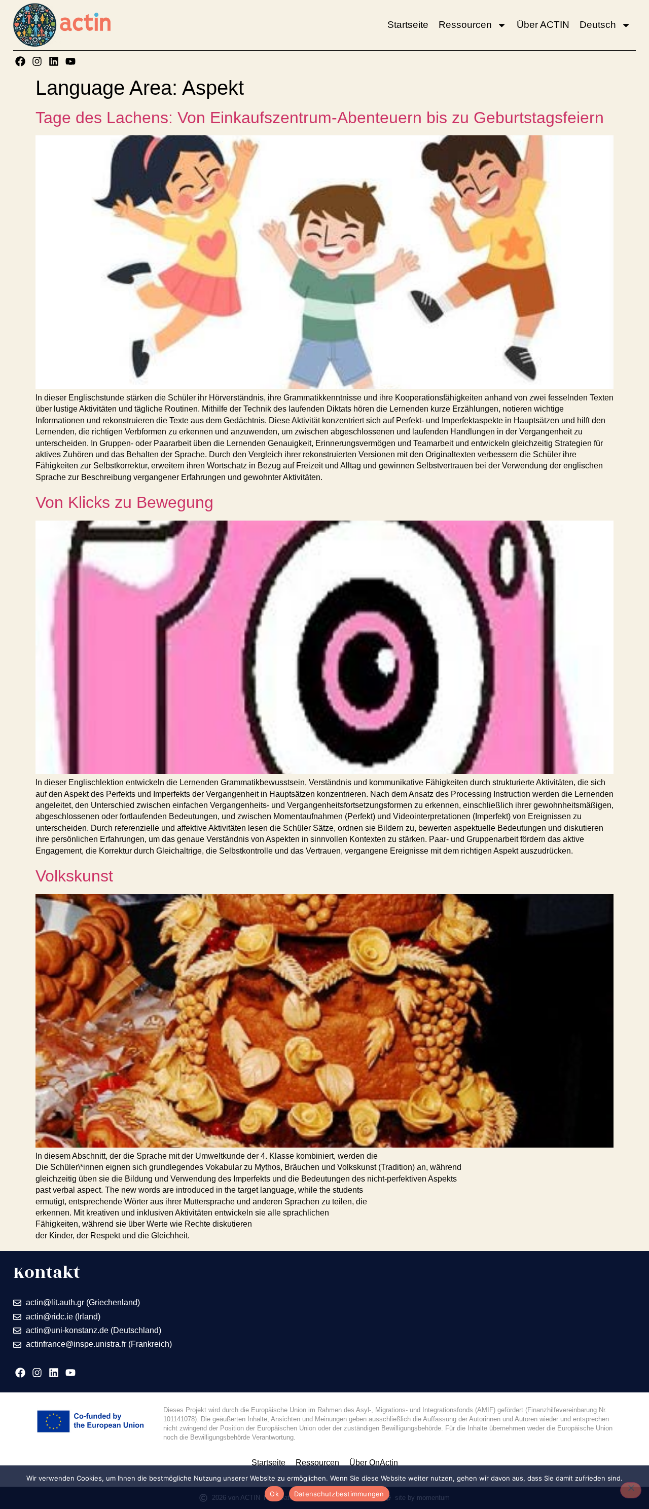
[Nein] (630, 1490)
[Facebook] (20, 61)
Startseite (407, 24)
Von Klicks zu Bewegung (124, 502)
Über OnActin (373, 1462)
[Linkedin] (54, 61)
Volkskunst (74, 876)
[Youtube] (70, 61)
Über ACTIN (543, 24)
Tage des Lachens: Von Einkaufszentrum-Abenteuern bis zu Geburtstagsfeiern (319, 117)
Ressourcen (465, 24)
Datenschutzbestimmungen (339, 1494)
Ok (274, 1494)
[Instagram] (37, 61)
